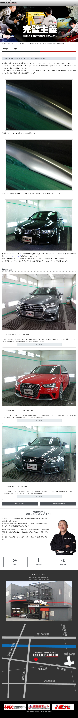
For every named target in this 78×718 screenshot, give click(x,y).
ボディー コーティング (13, 256)
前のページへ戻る (19, 503)
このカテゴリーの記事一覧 (58, 503)
